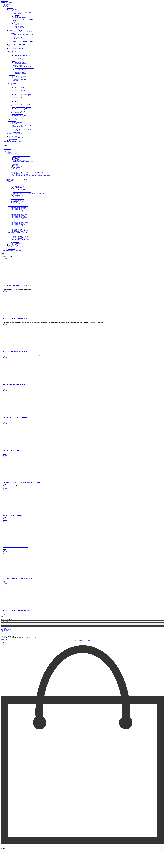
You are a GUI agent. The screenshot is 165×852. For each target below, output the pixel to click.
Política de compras (4, 630)
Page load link (3, 644)
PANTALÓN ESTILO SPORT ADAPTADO (15, 417)
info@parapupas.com (4, 616)
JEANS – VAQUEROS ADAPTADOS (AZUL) (15, 318)
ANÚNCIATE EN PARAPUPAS (8, 627)
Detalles (4, 290)
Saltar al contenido (4, 1)
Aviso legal (3, 632)
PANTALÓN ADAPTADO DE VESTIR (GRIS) (15, 547)
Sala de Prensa (3, 628)
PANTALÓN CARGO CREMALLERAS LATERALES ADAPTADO (21, 482)
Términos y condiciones (5, 634)
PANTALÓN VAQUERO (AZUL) (12, 450)
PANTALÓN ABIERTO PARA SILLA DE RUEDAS (17, 285)
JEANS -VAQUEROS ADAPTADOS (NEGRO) (15, 351)
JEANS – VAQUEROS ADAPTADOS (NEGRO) (16, 610)
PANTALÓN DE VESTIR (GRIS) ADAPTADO (15, 384)
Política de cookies (4, 631)
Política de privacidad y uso (6, 629)
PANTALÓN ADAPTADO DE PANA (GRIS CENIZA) (17, 578)
